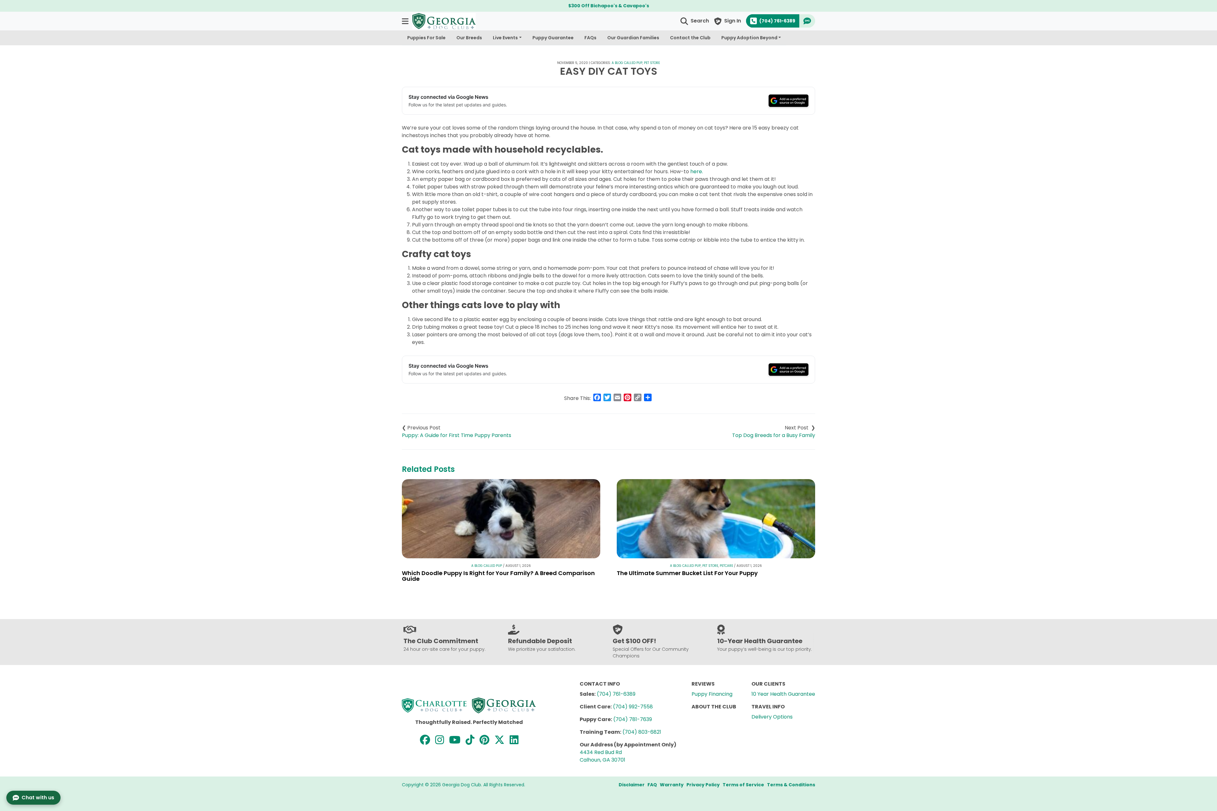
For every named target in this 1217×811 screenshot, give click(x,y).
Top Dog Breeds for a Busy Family (773, 435)
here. (696, 171)
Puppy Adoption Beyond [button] (749, 38)
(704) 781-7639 (632, 719)
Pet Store (652, 62)
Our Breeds (469, 38)
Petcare (726, 565)
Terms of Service (743, 785)
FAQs (590, 38)
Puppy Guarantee (553, 38)
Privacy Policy (703, 785)
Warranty (672, 785)
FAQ (652, 785)
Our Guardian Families (633, 38)
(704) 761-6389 (616, 694)
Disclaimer (632, 785)
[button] (406, 21)
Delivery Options (772, 716)
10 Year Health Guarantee (783, 694)
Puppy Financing (712, 694)
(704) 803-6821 (641, 732)
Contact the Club (690, 38)
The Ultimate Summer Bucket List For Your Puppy (687, 573)
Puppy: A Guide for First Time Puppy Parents (456, 435)
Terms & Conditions (791, 785)
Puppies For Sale (426, 38)
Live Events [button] (505, 38)
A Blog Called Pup (627, 62)
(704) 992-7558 (633, 706)
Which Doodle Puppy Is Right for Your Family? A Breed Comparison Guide (498, 576)
